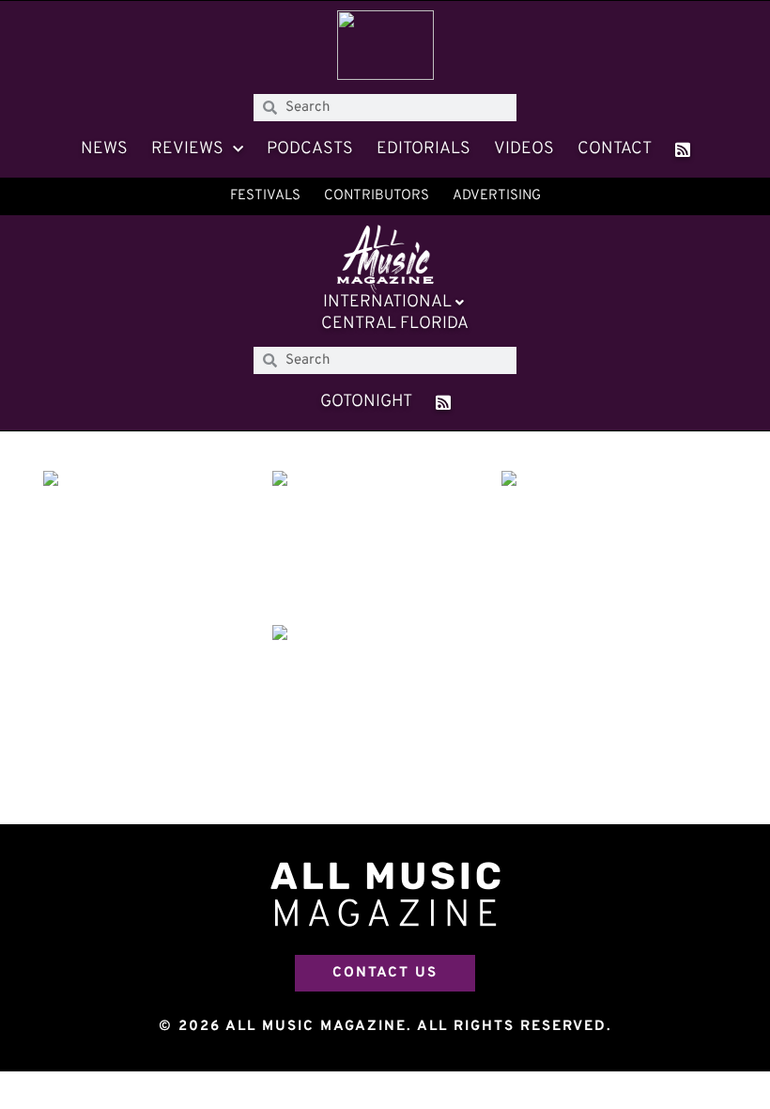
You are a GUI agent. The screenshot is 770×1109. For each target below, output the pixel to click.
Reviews (187, 149)
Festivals (265, 196)
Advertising (497, 196)
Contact (615, 149)
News (104, 149)
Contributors (376, 196)
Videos (524, 149)
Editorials (423, 149)
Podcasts (310, 149)
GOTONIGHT (366, 402)
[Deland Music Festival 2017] (156, 546)
